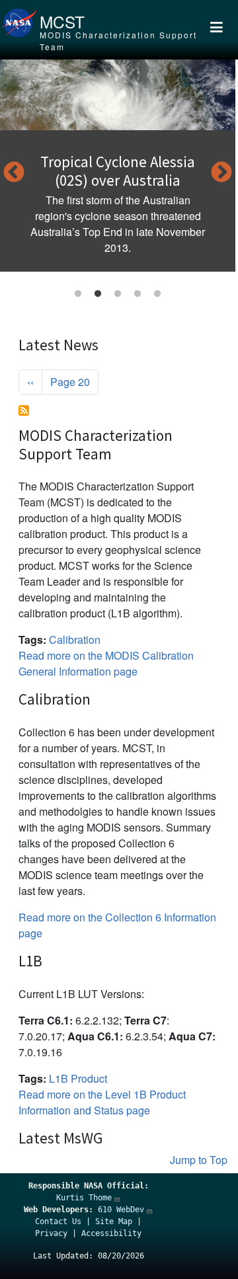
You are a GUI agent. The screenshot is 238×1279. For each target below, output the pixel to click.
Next (221, 173)
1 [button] (78, 294)
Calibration (74, 639)
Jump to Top (198, 1159)
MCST (62, 21)
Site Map (113, 1221)
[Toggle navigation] (216, 30)
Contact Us (58, 1221)
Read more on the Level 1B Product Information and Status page (102, 1102)
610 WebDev (121, 1209)
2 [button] (97, 294)
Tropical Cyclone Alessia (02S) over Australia (117, 171)
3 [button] (117, 294)
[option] (117, 165)
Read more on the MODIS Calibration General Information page (106, 663)
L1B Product (78, 1078)
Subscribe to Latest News (24, 410)
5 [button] (157, 294)
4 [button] (137, 294)
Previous (14, 173)
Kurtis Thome (84, 1197)
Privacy (51, 1233)
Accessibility (111, 1233)
